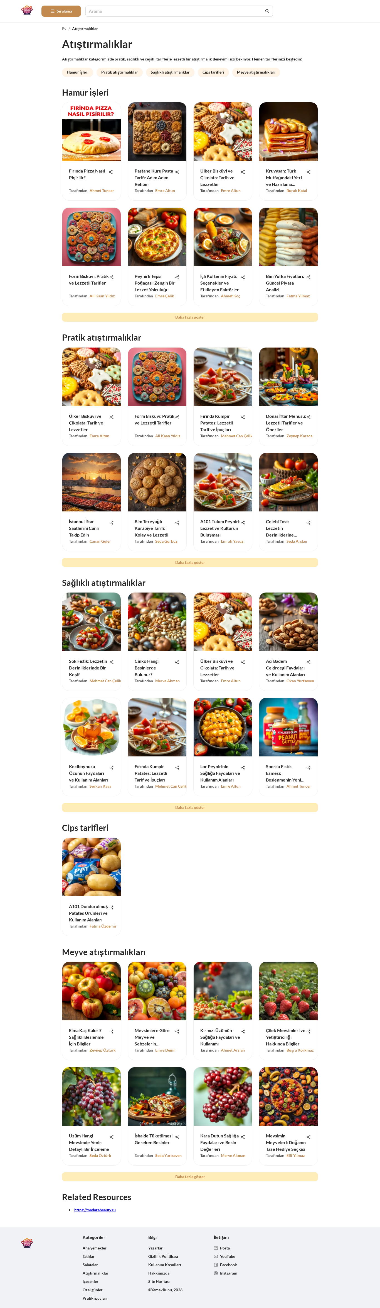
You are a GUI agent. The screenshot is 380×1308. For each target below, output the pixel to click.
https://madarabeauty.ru (95, 1209)
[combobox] (176, 11)
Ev (64, 28)
